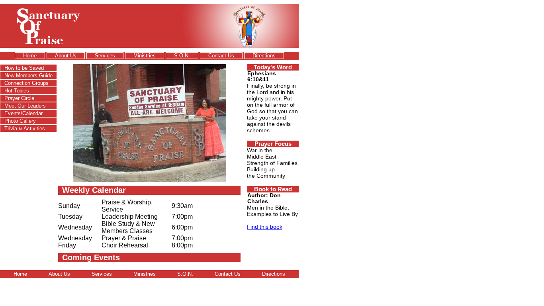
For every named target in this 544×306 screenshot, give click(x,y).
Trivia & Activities (24, 128)
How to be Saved (24, 68)
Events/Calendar (23, 113)
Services (105, 56)
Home (30, 56)
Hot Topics (16, 91)
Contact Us (221, 56)
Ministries (144, 56)
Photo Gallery (20, 121)
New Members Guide (28, 75)
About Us (65, 56)
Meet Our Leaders (25, 106)
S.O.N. (182, 56)
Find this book (264, 227)
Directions (264, 56)
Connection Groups (26, 83)
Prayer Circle (19, 98)
